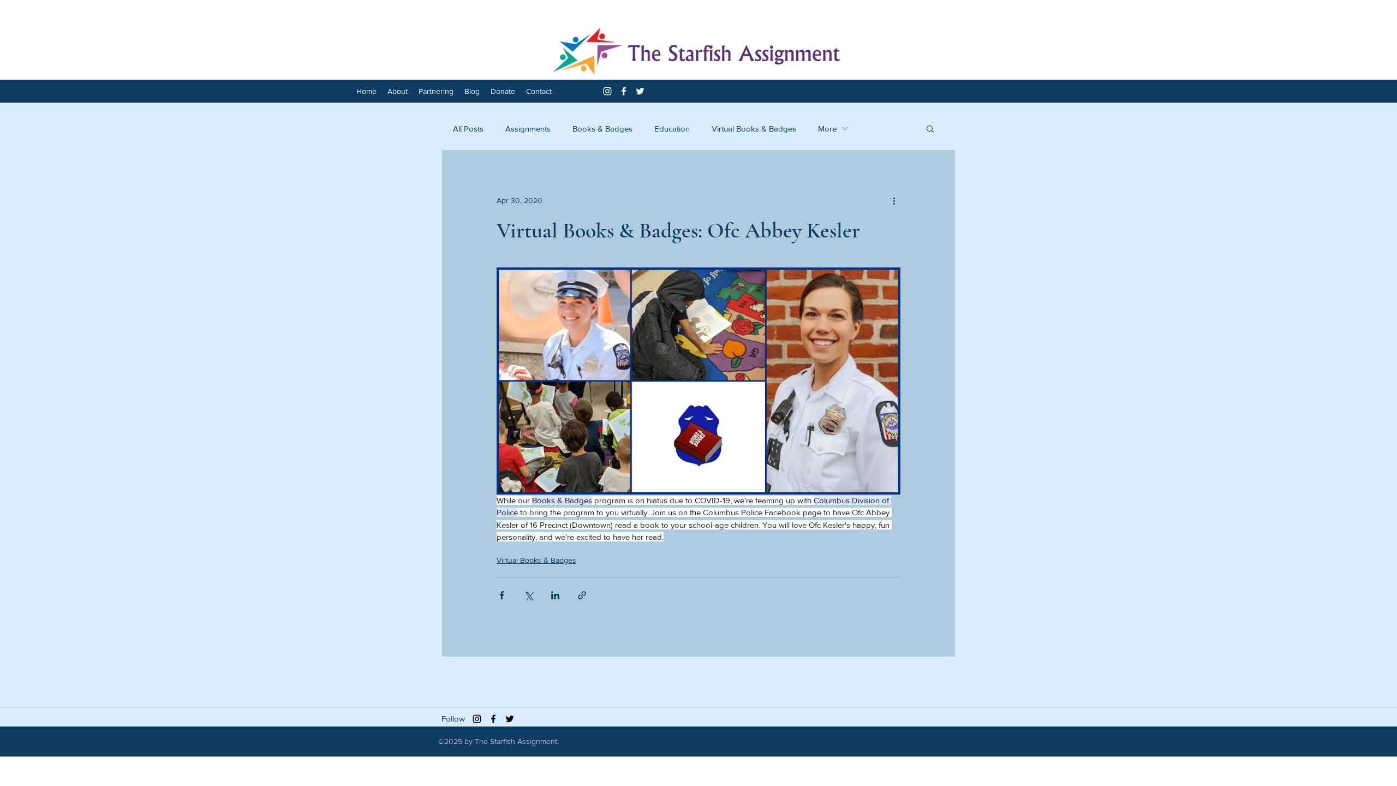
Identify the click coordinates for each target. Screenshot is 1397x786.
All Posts (468, 128)
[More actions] (893, 200)
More (827, 128)
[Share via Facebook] (502, 595)
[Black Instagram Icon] (476, 718)
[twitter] (640, 91)
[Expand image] (698, 381)
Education (672, 128)
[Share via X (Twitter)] (528, 595)
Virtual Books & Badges (754, 128)
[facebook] (623, 91)
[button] (930, 128)
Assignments (528, 128)
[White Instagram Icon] (607, 91)
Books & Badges (602, 128)
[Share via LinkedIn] (555, 595)
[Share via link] (582, 595)
